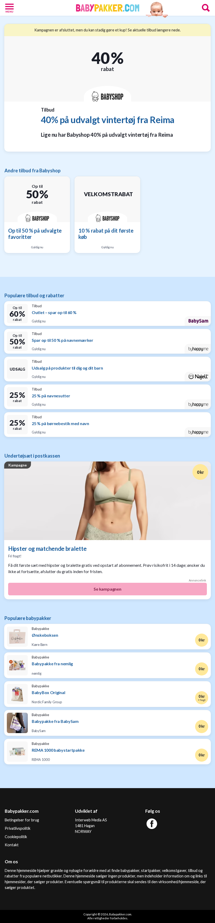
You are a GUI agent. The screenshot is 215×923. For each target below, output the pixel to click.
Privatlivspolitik (17, 828)
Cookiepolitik (16, 836)
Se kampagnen (107, 588)
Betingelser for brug (22, 820)
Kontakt (12, 845)
